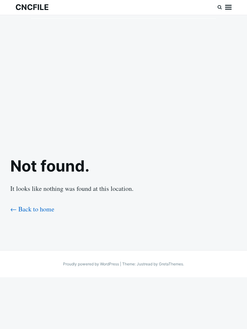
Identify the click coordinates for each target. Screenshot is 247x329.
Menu (228, 7)
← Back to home (32, 209)
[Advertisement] (123, 81)
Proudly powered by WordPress (91, 264)
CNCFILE (32, 7)
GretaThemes (171, 264)
